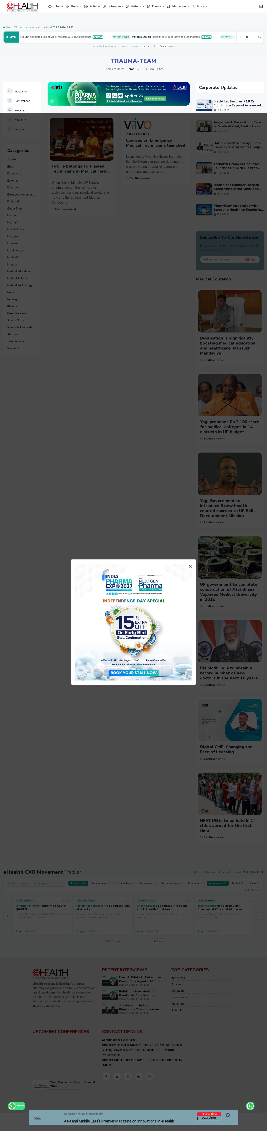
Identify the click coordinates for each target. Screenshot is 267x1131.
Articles (95, 6)
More (200, 6)
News (75, 6)
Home (59, 6)
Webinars (20, 110)
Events (156, 6)
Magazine (179, 6)
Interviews (115, 6)
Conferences (22, 100)
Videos (136, 6)
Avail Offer (209, 1118)
